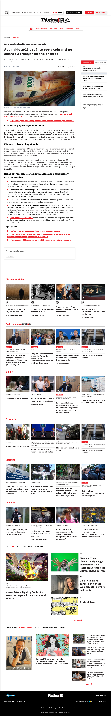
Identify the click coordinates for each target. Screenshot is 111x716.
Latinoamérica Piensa (49, 628)
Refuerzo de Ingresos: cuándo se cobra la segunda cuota (35, 231)
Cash (7, 546)
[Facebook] (13, 701)
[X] (17, 701)
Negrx (37, 628)
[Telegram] (24, 701)
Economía (46, 12)
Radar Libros (39, 546)
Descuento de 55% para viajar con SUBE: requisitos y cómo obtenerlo (40, 240)
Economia (15, 38)
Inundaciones (69, 28)
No (13, 546)
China (77, 28)
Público (62, 628)
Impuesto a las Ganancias (21, 218)
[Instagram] (15, 701)
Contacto (43, 708)
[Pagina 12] (55, 21)
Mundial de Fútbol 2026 (28, 12)
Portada (7, 38)
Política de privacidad (55, 708)
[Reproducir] (67, 12)
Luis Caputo (53, 28)
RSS (105, 696)
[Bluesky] (20, 701)
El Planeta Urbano (25, 628)
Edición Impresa (15, 12)
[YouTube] (22, 701)
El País (39, 12)
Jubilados (10, 256)
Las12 (18, 546)
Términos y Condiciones (70, 708)
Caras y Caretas (11, 628)
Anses (61, 28)
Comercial (99, 696)
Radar (30, 546)
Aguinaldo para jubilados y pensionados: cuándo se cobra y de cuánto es (42, 120)
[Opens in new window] (93, 701)
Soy (24, 546)
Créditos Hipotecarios (41, 28)
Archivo (36, 708)
